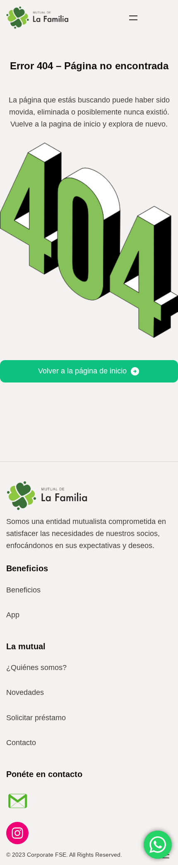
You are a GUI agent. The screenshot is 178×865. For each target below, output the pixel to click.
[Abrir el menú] (133, 18)
